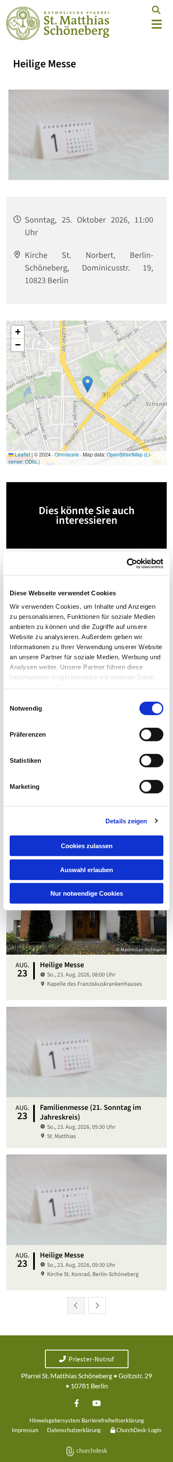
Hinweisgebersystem (54, 1420)
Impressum (25, 1430)
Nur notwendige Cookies (86, 893)
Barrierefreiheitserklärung (112, 1420)
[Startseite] (57, 23)
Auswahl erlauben (86, 869)
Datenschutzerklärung (74, 1430)
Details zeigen (126, 820)
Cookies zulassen (87, 845)
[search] (156, 10)
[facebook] (76, 1403)
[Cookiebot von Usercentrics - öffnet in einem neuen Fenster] (126, 563)
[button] (144, 25)
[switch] (151, 734)
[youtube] (96, 1403)
